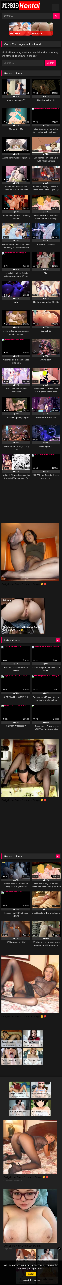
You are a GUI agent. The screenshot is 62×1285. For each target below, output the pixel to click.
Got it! (31, 1274)
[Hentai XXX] (25, 6)
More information (31, 1280)
